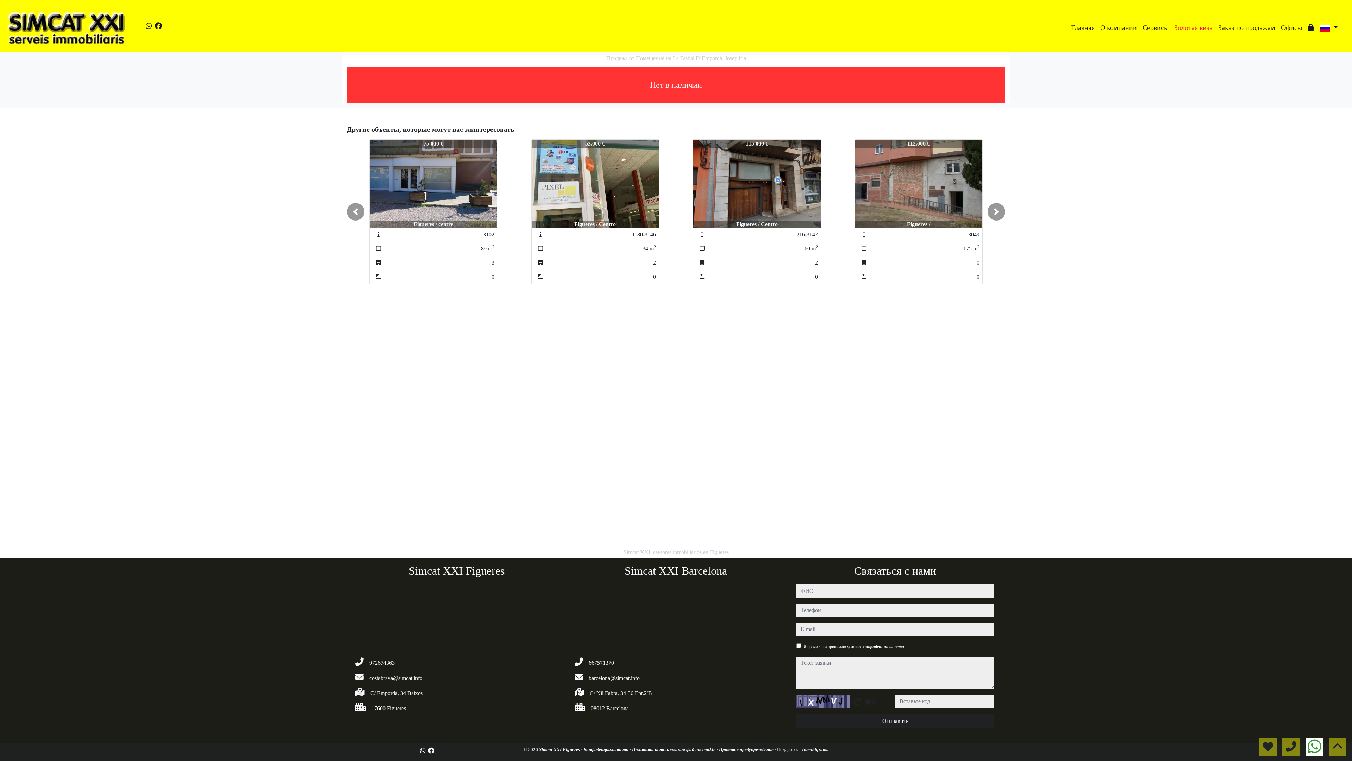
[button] (355, 212)
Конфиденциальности (606, 749)
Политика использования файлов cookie (674, 749)
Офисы (1291, 27)
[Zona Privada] (1311, 27)
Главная (1083, 27)
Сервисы (1156, 27)
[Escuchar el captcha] (870, 702)
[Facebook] (158, 26)
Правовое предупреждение (747, 749)
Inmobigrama (815, 749)
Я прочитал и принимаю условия (853, 646)
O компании (1118, 27)
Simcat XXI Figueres (560, 749)
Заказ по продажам (1246, 27)
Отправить (895, 721)
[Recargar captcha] (857, 702)
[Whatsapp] (149, 26)
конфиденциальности (883, 646)
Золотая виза (1193, 27)
